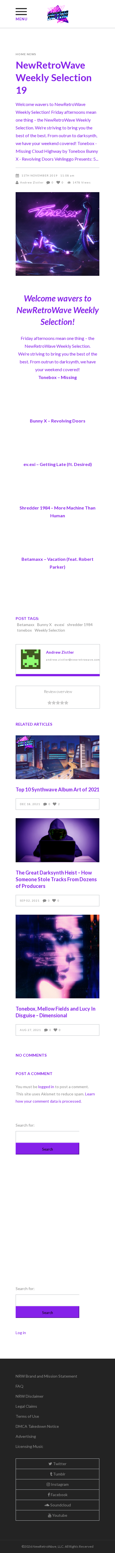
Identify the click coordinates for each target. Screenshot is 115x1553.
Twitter (59, 1463)
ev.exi (59, 624)
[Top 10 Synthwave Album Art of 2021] (57, 757)
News (31, 54)
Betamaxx (25, 624)
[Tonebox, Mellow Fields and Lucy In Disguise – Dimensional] (57, 956)
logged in (46, 1086)
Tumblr (58, 1474)
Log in (21, 1332)
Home (21, 54)
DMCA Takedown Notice (37, 1426)
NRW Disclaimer (30, 1396)
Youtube (59, 1515)
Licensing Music (29, 1446)
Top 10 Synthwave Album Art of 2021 (57, 789)
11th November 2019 (39, 175)
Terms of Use (27, 1416)
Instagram (59, 1484)
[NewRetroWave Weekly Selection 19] (30, 659)
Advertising (26, 1436)
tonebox (24, 630)
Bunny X (44, 624)
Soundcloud (60, 1505)
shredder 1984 (80, 624)
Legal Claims (26, 1406)
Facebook (59, 1494)
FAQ (19, 1386)
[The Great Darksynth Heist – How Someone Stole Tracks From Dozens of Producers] (57, 840)
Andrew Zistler (32, 182)
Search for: (25, 1125)
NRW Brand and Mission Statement (46, 1376)
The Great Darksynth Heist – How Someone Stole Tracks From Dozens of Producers (56, 879)
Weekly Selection (50, 630)
